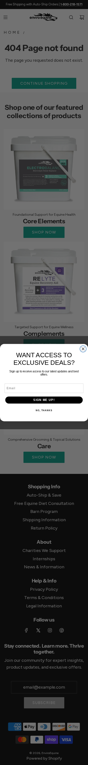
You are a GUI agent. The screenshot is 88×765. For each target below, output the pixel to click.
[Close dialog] (83, 349)
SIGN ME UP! (44, 399)
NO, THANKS (44, 410)
